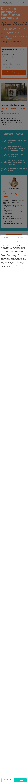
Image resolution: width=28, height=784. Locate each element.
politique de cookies (5, 266)
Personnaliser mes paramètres (7, 780)
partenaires (12, 248)
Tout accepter (20, 780)
